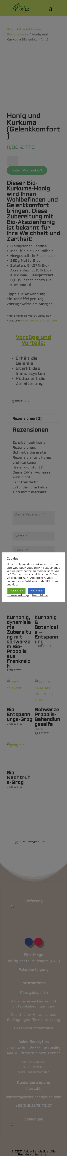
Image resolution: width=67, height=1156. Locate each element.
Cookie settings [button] (18, 595)
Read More (40, 595)
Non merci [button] (37, 590)
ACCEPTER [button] (16, 590)
